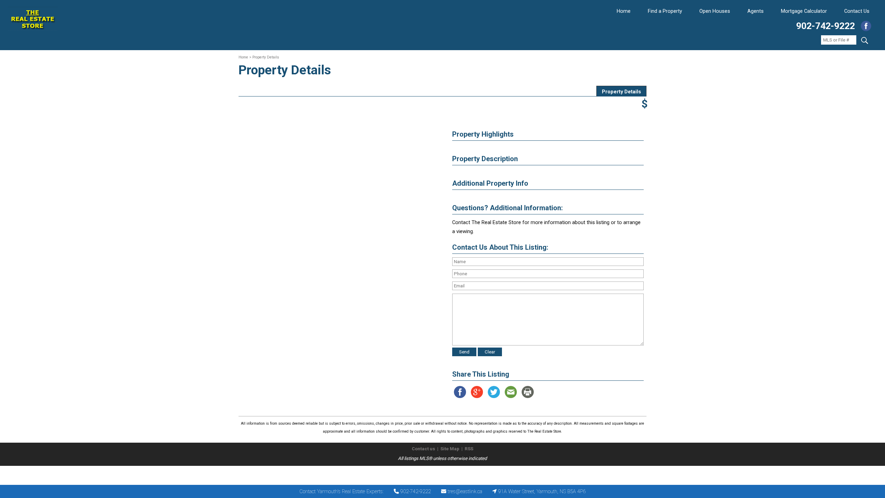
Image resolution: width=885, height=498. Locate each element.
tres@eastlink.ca (465, 491)
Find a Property (665, 11)
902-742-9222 (825, 25)
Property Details (621, 92)
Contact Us (856, 11)
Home (624, 11)
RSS (469, 448)
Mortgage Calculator (804, 11)
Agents (755, 11)
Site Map (449, 448)
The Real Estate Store (439, 471)
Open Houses (714, 11)
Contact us (423, 448)
